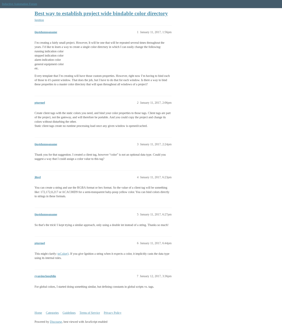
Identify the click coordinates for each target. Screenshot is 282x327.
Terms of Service (89, 312)
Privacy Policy (112, 312)
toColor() (63, 253)
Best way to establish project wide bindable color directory (101, 13)
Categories (52, 312)
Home (38, 312)
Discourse (56, 321)
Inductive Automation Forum (19, 4)
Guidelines (69, 312)
